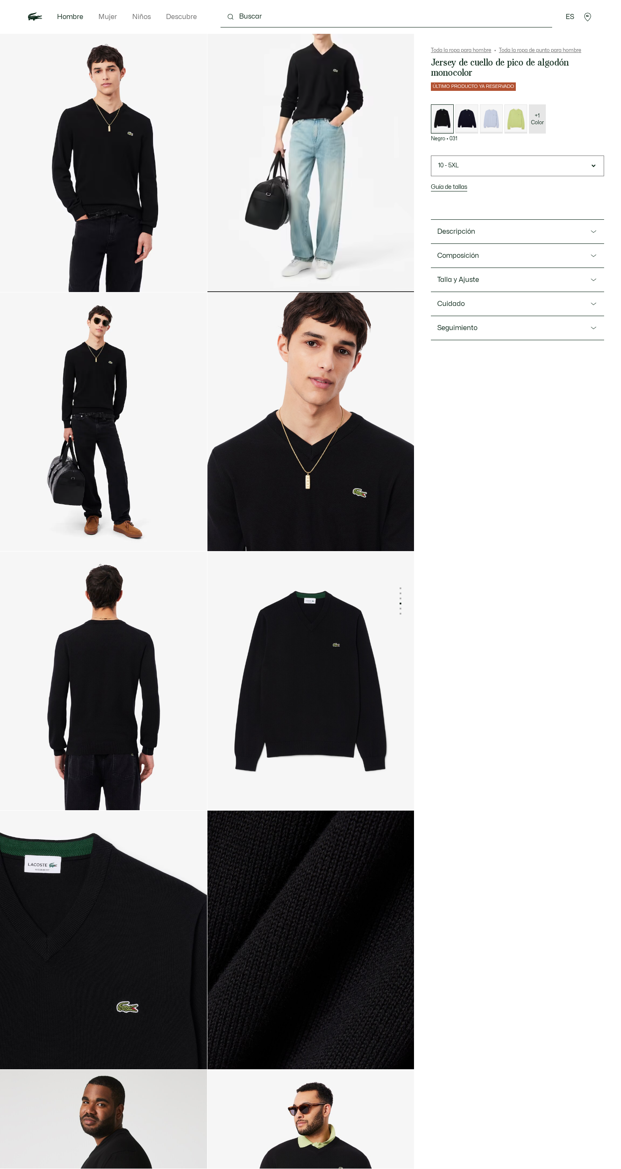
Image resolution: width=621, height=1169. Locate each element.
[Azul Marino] (467, 119)
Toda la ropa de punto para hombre (540, 50)
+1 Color (537, 119)
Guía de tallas (449, 187)
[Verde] (516, 119)
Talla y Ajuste (458, 279)
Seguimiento (457, 328)
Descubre (181, 17)
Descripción (456, 231)
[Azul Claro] (491, 119)
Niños (141, 17)
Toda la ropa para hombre (461, 50)
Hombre (70, 17)
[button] (587, 16)
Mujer (107, 17)
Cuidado (451, 303)
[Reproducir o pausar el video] (222, 278)
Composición (458, 255)
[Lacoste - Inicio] (35, 17)
